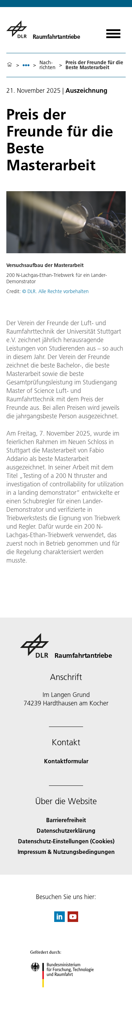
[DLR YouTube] (73, 920)
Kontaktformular (66, 761)
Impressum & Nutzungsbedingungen (66, 851)
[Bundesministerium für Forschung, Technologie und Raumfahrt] (66, 994)
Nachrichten (47, 65)
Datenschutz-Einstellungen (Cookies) (66, 841)
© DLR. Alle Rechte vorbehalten (55, 291)
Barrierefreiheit (66, 820)
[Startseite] (9, 64)
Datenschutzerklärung (66, 830)
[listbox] (26, 65)
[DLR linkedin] (59, 920)
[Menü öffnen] (113, 31)
